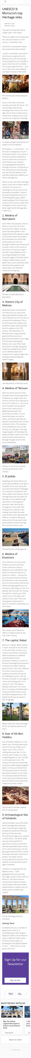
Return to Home (15, 1040)
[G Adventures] (5, 2)
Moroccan (16, 61)
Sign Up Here (15, 980)
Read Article (9, 1033)
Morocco (16, 930)
